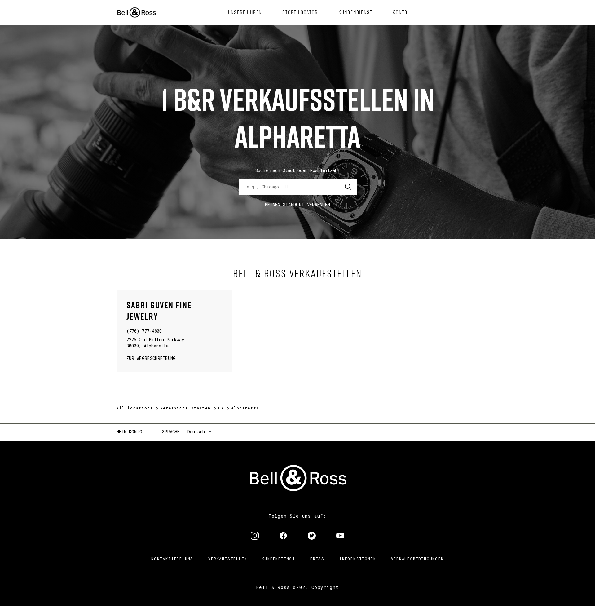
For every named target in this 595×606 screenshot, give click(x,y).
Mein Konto (129, 432)
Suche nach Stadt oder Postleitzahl (297, 170)
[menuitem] (245, 12)
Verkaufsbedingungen (417, 558)
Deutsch (196, 432)
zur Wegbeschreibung (151, 358)
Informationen (357, 558)
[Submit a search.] (348, 187)
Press (317, 558)
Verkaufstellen (227, 558)
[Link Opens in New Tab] (255, 536)
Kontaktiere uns (172, 558)
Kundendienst (278, 558)
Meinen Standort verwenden (297, 204)
